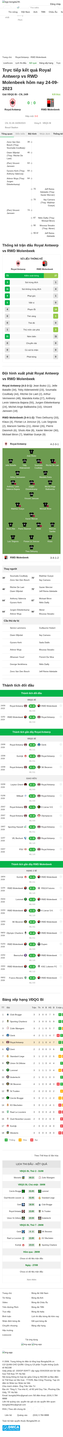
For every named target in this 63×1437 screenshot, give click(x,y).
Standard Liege (17, 1056)
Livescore (6, 1335)
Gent (12, 1049)
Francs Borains (16, 978)
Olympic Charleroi (15, 933)
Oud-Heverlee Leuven (20, 1119)
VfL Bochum (17, 838)
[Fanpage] (29, 1409)
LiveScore (8, 63)
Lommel (19, 899)
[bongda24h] (4, 12)
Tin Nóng (6, 1298)
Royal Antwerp (13, 109)
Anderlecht (15, 1077)
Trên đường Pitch (20, 9)
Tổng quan (6, 134)
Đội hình (32, 134)
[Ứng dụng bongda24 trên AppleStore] (37, 1344)
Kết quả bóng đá (39, 1321)
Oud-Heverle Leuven (12, 1198)
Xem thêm (31, 1279)
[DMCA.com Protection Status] (11, 1430)
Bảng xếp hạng (46, 63)
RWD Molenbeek (49, 706)
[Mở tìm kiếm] (56, 8)
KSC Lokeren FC (49, 966)
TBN (43, 12)
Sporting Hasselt (15, 827)
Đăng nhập (55, 4)
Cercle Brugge (16, 1098)
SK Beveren (46, 767)
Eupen (44, 944)
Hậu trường (7, 1330)
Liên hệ (8, 1415)
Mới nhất (7, 7)
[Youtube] (42, 1409)
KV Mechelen (16, 1105)
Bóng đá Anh (37, 1298)
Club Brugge (16, 1014)
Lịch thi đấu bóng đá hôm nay (45, 1316)
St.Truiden (15, 1091)
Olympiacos (46, 816)
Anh (35, 12)
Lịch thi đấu (21, 63)
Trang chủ (7, 1293)
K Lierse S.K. (47, 807)
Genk (43, 745)
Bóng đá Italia (38, 1311)
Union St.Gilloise (17, 1063)
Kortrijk (20, 756)
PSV (21, 849)
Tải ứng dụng (31, 1339)
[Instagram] (35, 1409)
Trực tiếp (6, 1311)
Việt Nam (25, 12)
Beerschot (18, 955)
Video (5, 1302)
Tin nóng (13, 12)
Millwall (20, 796)
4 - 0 (31, 1231)
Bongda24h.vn (33, 1421)
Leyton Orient (17, 784)
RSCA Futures (48, 888)
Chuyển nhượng (9, 1325)
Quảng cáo (22, 1415)
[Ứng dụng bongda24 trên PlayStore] (26, 1344)
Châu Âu (53, 12)
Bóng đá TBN (38, 1307)
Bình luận (6, 1316)
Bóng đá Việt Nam (40, 1293)
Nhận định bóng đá (11, 1321)
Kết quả (32, 63)
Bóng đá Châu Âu (40, 1302)
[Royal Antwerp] (12, 106)
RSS (4, 1409)
